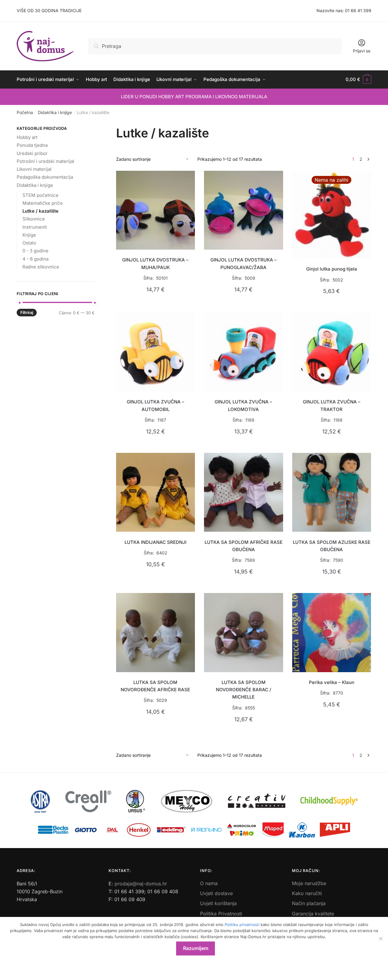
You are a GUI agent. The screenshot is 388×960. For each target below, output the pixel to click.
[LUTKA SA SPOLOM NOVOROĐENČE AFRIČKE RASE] (155, 632)
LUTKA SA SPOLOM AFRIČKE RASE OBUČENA (244, 545)
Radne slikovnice (40, 267)
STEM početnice (40, 195)
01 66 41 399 (358, 10)
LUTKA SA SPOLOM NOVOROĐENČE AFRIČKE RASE (155, 685)
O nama (209, 883)
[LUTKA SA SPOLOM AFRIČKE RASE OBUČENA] (243, 492)
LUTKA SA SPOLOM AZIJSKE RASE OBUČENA (331, 545)
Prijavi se (361, 50)
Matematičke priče (42, 203)
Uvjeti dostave (216, 893)
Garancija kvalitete (313, 914)
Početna (25, 112)
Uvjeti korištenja (218, 903)
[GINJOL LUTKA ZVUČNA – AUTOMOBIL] (155, 352)
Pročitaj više (331, 305)
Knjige (29, 235)
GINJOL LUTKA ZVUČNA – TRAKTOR (331, 405)
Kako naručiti (307, 893)
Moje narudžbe (309, 883)
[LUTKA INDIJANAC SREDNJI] (155, 492)
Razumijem (195, 948)
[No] (380, 938)
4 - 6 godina (35, 259)
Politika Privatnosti (221, 914)
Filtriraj (26, 312)
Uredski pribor (32, 153)
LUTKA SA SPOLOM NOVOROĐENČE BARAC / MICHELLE (243, 689)
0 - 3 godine (35, 251)
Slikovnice (33, 219)
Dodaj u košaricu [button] (155, 305)
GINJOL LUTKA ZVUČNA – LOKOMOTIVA (243, 405)
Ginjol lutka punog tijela (331, 269)
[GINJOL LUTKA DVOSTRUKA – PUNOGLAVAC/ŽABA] (243, 210)
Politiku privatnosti (242, 924)
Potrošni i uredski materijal (45, 161)
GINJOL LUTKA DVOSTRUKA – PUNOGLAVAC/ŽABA (243, 263)
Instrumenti (34, 227)
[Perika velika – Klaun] (331, 632)
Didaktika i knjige (55, 112)
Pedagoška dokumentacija (45, 177)
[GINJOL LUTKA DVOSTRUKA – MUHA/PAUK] (155, 210)
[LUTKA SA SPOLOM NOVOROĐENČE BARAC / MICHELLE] (243, 632)
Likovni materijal (34, 169)
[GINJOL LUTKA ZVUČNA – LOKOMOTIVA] (243, 352)
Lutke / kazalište (40, 211)
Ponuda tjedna (32, 145)
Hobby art (27, 137)
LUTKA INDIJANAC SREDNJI (155, 542)
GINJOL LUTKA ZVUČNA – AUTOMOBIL (155, 405)
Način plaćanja (309, 903)
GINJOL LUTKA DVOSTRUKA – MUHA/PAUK (155, 263)
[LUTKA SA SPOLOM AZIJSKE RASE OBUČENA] (331, 492)
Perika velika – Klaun (331, 682)
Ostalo (29, 243)
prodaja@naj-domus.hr (141, 884)
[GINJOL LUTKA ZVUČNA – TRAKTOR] (331, 352)
